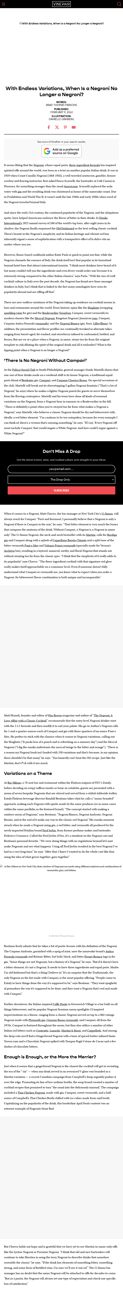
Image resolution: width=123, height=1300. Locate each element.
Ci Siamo (107, 514)
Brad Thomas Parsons (61, 105)
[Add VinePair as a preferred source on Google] (61, 151)
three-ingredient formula (84, 165)
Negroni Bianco (69, 323)
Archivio (9, 551)
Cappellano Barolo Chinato (69, 540)
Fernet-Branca (93, 956)
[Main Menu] (3, 4)
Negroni (38, 165)
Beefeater (28, 380)
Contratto (42, 1031)
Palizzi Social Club (23, 370)
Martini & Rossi (71, 1031)
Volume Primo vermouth (60, 545)
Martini (90, 535)
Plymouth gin (37, 1020)
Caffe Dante (60, 1004)
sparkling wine (13, 313)
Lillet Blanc (100, 323)
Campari (44, 380)
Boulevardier (50, 313)
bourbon (65, 313)
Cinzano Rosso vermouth (62, 1020)
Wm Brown (55, 715)
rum (94, 318)
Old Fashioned (65, 228)
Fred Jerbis (49, 830)
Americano (71, 186)
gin (20, 191)
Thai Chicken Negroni (31, 1093)
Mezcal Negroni (45, 318)
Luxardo (55, 1031)
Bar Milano (14, 783)
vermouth (41, 323)
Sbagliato (93, 308)
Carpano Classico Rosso (72, 380)
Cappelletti (94, 1031)
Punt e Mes (31, 545)
